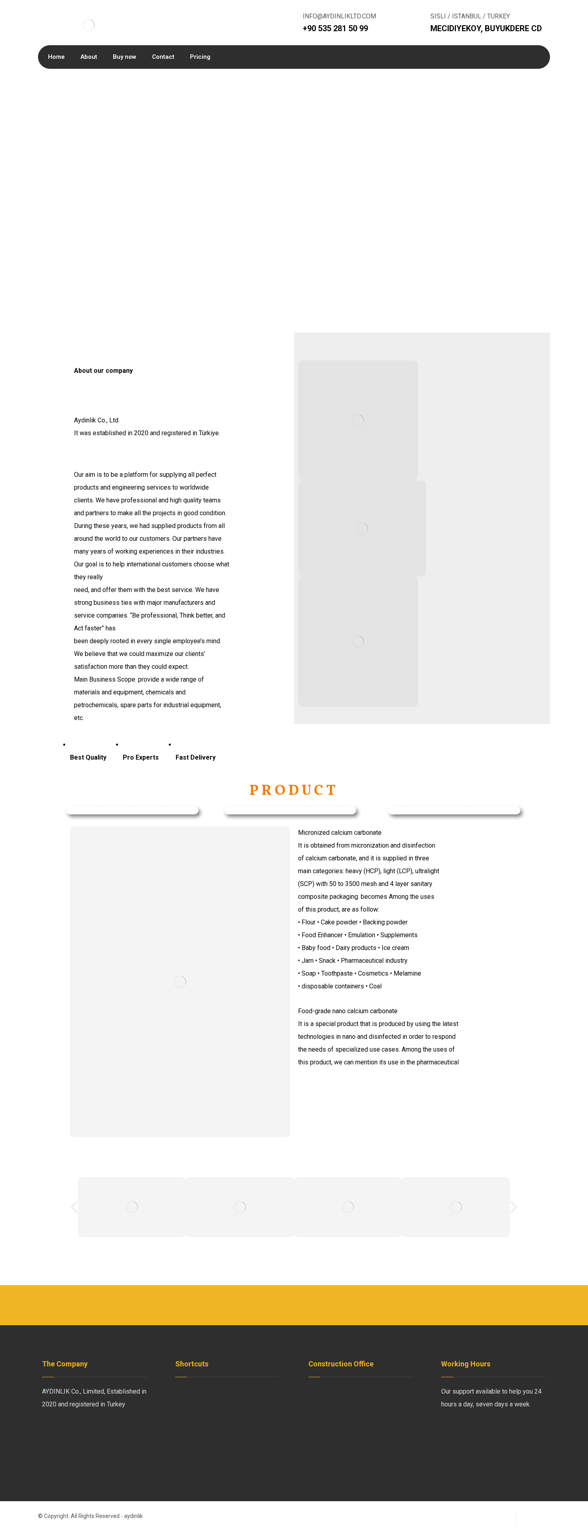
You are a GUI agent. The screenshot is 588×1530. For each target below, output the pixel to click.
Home (193, 1391)
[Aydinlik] (89, 25)
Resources (200, 1430)
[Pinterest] (114, 1431)
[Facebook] (50, 1431)
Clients (249, 1404)
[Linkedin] (82, 1431)
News (247, 1391)
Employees (200, 1404)
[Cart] (477, 57)
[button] (74, 1207)
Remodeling (256, 1430)
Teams (194, 1417)
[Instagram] (98, 1431)
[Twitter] (66, 1431)
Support (250, 1417)
